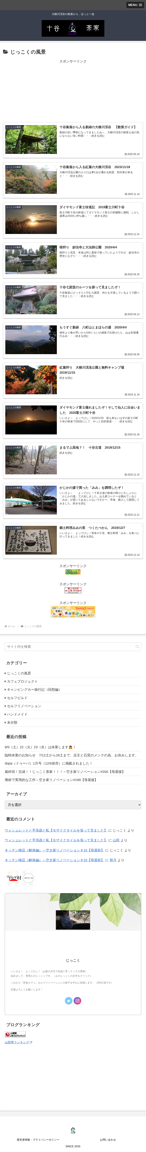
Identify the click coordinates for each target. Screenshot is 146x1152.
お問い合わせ (108, 1139)
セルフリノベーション (24, 706)
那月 (113, 860)
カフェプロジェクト (22, 681)
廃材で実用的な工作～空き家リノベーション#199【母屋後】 (51, 780)
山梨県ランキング (17, 1042)
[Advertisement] (73, 90)
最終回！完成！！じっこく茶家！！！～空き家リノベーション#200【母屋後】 (65, 772)
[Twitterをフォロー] (68, 1001)
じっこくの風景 (19, 673)
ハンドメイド (17, 714)
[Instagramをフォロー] (77, 1001)
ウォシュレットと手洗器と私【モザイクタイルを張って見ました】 (56, 830)
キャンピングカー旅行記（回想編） (34, 689)
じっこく (73, 960)
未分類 (12, 722)
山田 (116, 840)
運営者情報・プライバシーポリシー (38, 1139)
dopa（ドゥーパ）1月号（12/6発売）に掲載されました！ (49, 763)
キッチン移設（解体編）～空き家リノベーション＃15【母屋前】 (54, 850)
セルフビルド (17, 698)
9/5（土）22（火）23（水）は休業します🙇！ (40, 747)
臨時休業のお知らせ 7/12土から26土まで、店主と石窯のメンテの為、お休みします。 (71, 755)
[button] (137, 646)
